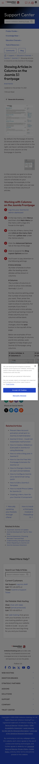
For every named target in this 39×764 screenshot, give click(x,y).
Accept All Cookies (19, 390)
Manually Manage (19, 395)
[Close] (35, 366)
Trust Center (10, 384)
